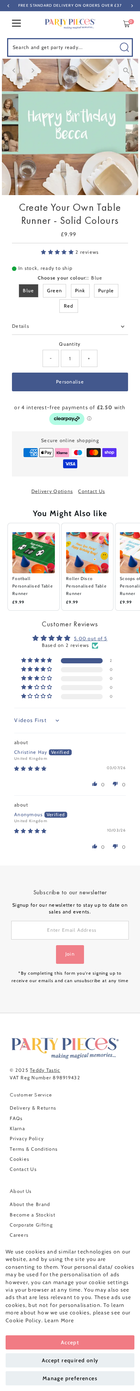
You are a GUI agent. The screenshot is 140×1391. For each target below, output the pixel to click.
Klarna (17, 1128)
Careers (19, 1235)
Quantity (70, 344)
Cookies (19, 1159)
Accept (70, 1342)
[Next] (32, 70)
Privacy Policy (27, 1138)
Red (69, 306)
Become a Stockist (32, 1215)
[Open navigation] (16, 24)
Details (20, 326)
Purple (106, 290)
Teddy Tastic (45, 1070)
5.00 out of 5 (91, 638)
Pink (80, 290)
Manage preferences (70, 1378)
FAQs (16, 1118)
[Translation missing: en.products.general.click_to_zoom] (126, 70)
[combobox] (70, 47)
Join (70, 954)
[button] (58, 252)
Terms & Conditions (33, 1149)
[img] (30, 768)
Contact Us (91, 491)
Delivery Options (52, 491)
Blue (28, 290)
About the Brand (30, 1204)
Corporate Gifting (31, 1225)
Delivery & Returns (33, 1108)
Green (54, 290)
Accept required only (70, 1360)
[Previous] (14, 70)
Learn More (59, 1320)
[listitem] (33, 567)
